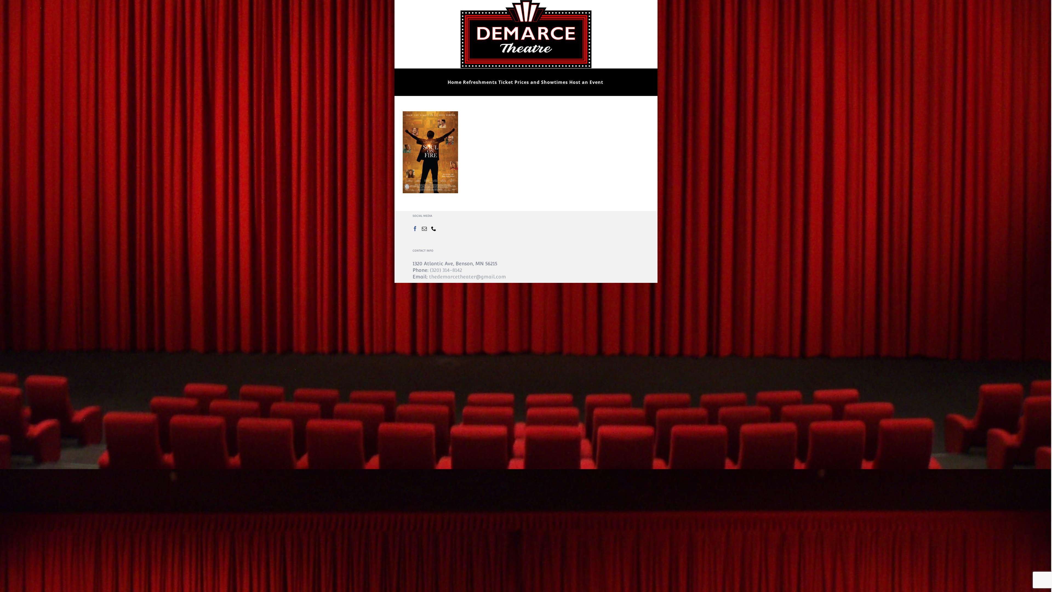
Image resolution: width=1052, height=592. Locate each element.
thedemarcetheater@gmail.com (467, 277)
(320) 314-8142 (446, 270)
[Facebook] (415, 228)
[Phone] (433, 228)
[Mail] (424, 228)
